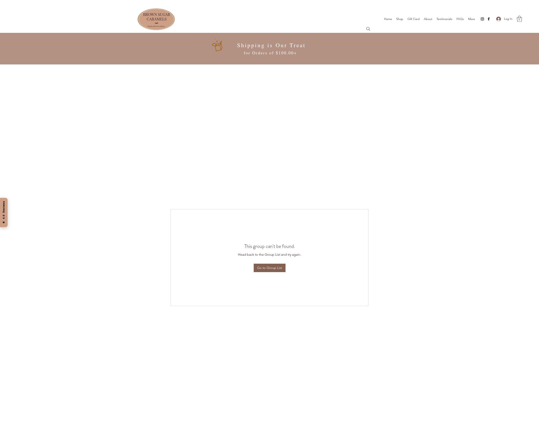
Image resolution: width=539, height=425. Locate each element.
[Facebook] (489, 19)
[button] (519, 19)
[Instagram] (482, 19)
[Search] (368, 28)
